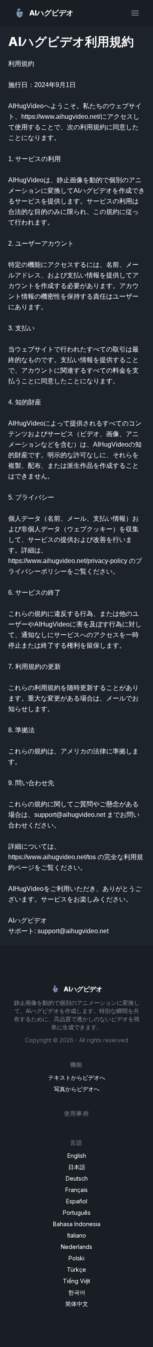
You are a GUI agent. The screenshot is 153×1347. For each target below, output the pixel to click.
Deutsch (77, 1178)
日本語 (76, 1167)
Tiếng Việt (76, 1280)
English (76, 1155)
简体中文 (76, 1303)
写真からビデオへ (77, 1088)
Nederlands (76, 1246)
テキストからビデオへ (76, 1077)
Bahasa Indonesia (76, 1223)
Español (76, 1201)
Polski (76, 1258)
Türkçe (76, 1269)
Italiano (76, 1235)
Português (77, 1212)
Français (76, 1189)
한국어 (76, 1292)
